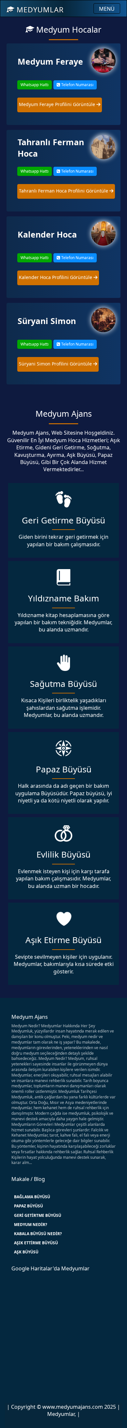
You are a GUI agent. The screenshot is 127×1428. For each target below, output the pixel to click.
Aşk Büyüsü (26, 1252)
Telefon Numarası (76, 84)
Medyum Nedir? (30, 1224)
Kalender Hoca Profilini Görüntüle (56, 277)
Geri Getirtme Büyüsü (37, 1215)
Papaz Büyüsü (28, 1206)
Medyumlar (39, 9)
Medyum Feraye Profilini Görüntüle (57, 104)
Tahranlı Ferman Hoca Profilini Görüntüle (64, 191)
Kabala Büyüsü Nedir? (38, 1233)
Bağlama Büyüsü (32, 1197)
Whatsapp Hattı (35, 84)
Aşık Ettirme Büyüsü (36, 1243)
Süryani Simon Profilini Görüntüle (56, 364)
